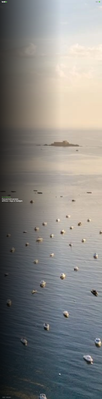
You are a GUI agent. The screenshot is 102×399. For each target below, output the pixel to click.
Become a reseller (8, 397)
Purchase (4, 397)
